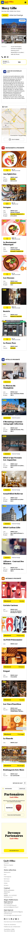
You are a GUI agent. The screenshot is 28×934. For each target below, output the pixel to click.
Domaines (6, 881)
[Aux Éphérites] (14, 167)
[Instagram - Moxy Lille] (8, 57)
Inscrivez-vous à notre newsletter (13, 921)
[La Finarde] (14, 730)
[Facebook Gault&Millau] (4, 919)
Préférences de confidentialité (12, 926)
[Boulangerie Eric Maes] (14, 762)
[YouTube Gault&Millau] (16, 919)
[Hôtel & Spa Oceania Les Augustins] (14, 452)
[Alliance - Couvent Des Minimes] (14, 555)
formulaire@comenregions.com (12, 915)
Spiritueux (6, 879)
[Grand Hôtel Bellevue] (14, 487)
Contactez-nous (8, 897)
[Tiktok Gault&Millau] (13, 919)
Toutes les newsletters (10, 924)
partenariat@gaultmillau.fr (11, 907)
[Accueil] (9, 1)
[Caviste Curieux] (14, 598)
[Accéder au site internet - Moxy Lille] (5, 57)
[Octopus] (14, 201)
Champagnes (7, 876)
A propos (6, 863)
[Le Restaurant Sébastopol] (14, 236)
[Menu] (25, 2)
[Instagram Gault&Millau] (7, 919)
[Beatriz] (14, 303)
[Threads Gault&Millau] (18, 919)
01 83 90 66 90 (8, 913)
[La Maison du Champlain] (14, 380)
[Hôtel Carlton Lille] (14, 521)
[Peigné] (14, 663)
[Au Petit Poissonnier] (14, 631)
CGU (5, 867)
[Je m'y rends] (14, 124)
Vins (5, 874)
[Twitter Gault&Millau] (9, 919)
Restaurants (7, 872)
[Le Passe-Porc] (14, 335)
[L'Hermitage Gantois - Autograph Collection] (14, 416)
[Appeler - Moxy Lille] (3, 57)
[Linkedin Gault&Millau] (11, 919)
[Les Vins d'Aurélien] (14, 696)
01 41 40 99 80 (13, 895)
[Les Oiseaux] (14, 271)
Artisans (6, 885)
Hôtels (5, 883)
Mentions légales (8, 865)
